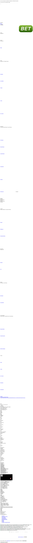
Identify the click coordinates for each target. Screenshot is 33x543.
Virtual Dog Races (22, 397)
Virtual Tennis (6, 397)
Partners (3, 520)
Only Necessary (2, 542)
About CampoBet (4, 518)
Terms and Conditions (5, 516)
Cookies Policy (8, 540)
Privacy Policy (4, 517)
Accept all (6, 542)
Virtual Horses (18, 397)
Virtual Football (2, 397)
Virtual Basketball (10, 397)
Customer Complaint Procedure (6, 522)
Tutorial (3, 521)
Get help (2, 191)
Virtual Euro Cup (14, 397)
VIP (0, 23)
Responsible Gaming (4, 519)
